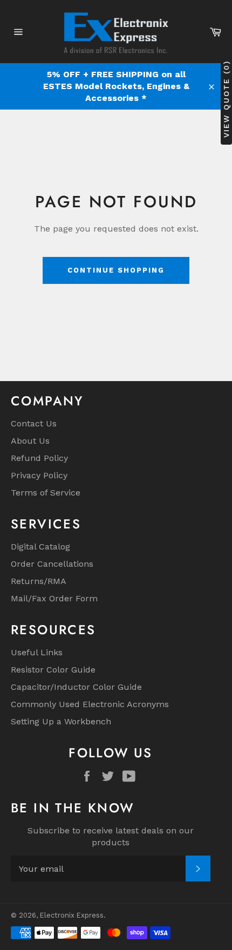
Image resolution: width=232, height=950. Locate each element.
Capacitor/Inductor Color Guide (76, 687)
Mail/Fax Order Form (54, 598)
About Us (30, 441)
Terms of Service (45, 492)
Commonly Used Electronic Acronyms (90, 704)
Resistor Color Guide (53, 669)
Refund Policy (39, 458)
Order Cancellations (52, 564)
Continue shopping (115, 270)
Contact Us (34, 423)
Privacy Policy (39, 475)
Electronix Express (72, 915)
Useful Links (37, 652)
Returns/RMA (38, 581)
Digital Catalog (40, 546)
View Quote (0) (226, 99)
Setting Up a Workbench (61, 721)
